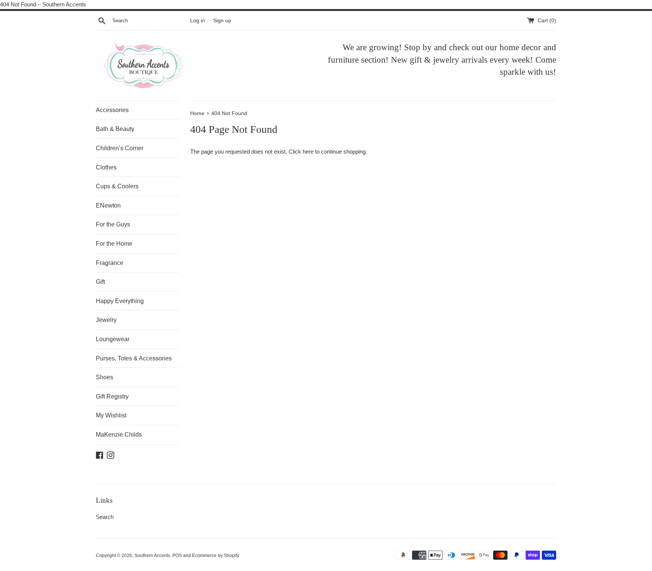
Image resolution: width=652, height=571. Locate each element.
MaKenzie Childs (119, 434)
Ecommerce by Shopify (215, 555)
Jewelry (106, 320)
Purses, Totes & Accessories (134, 358)
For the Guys (113, 224)
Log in (197, 20)
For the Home (114, 243)
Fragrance (109, 263)
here (308, 151)
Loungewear (112, 339)
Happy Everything (120, 301)
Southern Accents (152, 555)
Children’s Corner (119, 148)
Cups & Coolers (117, 186)
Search (105, 517)
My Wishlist (111, 415)
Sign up (222, 20)
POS (177, 555)
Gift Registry (112, 396)
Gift (100, 282)
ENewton (108, 205)
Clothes (106, 167)
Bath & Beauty (115, 129)
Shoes (104, 377)
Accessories (112, 110)
